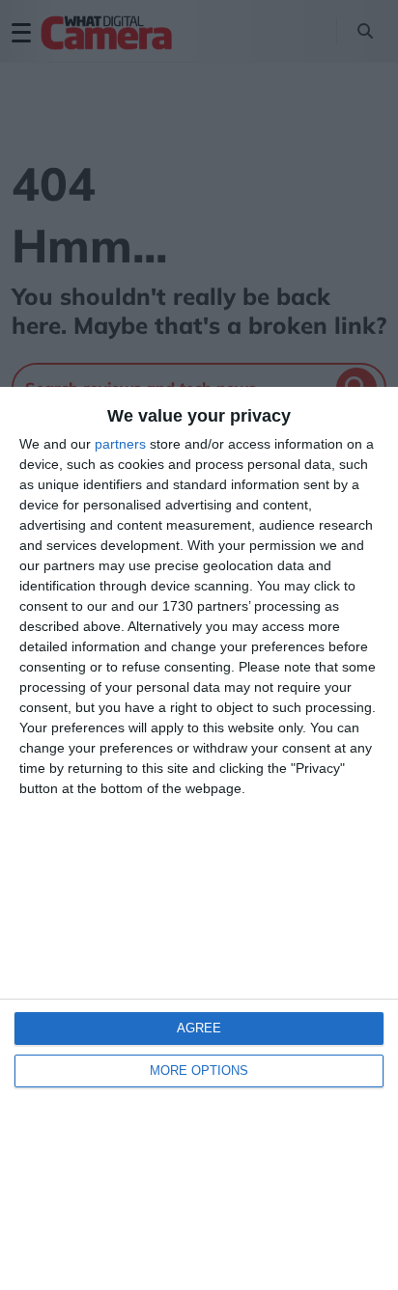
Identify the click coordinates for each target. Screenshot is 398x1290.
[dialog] (199, 838)
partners (120, 444)
